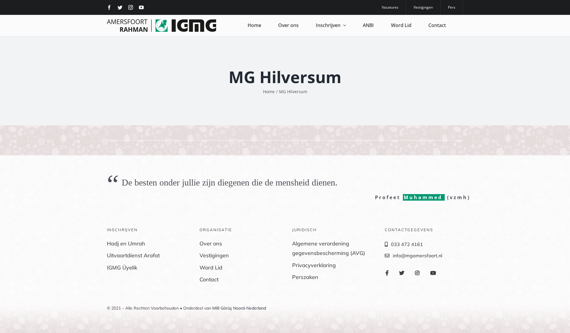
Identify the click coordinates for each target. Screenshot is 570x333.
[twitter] (120, 7)
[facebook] (109, 7)
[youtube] (141, 7)
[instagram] (130, 7)
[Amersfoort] (161, 21)
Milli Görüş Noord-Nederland (239, 308)
